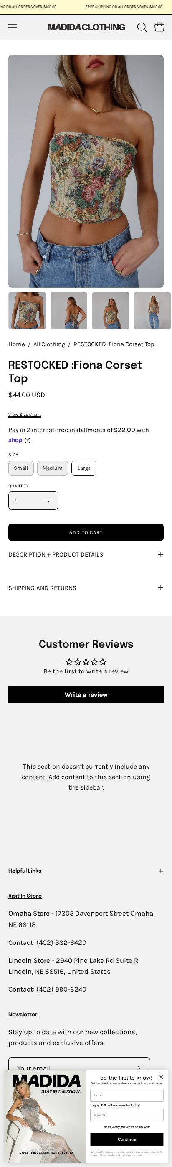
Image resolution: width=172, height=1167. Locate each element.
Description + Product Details (55, 554)
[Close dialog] (161, 1076)
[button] (141, 27)
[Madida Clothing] (86, 27)
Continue (127, 1139)
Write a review (86, 695)
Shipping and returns (42, 588)
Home (16, 344)
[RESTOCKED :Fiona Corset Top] (27, 310)
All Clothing (49, 344)
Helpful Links (24, 871)
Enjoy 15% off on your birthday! (116, 1105)
